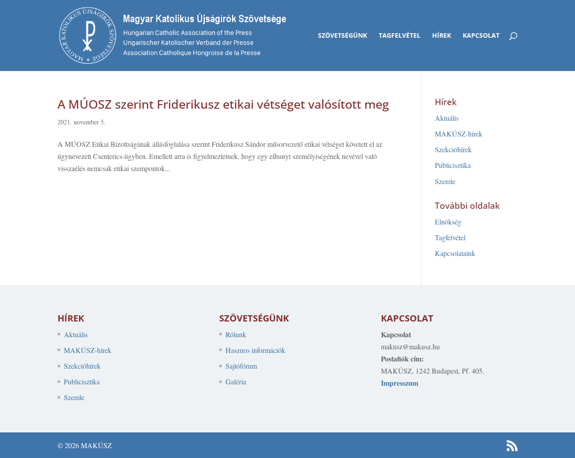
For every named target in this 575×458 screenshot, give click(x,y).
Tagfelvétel (399, 36)
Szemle (445, 181)
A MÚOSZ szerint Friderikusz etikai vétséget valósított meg (223, 104)
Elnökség (448, 221)
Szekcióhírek (453, 149)
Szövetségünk (342, 36)
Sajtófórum (241, 365)
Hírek (441, 36)
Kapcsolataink (455, 253)
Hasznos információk (255, 350)
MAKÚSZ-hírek (458, 133)
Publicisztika (453, 165)
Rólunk (236, 334)
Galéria (236, 381)
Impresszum (399, 383)
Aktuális (447, 118)
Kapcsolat (481, 36)
